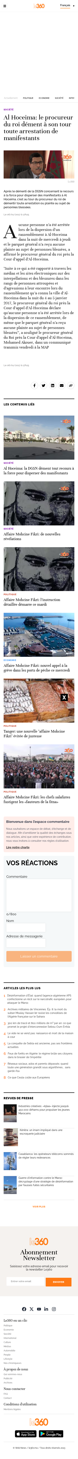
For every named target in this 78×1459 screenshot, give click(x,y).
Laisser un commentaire (39, 956)
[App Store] (26, 1433)
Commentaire (16, 876)
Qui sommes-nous (13, 1374)
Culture (7, 1342)
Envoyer (58, 1282)
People (7, 1355)
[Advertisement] (39, 53)
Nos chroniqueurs (12, 1363)
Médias (7, 1346)
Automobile (9, 1350)
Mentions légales (12, 1409)
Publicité (8, 1378)
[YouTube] (39, 1309)
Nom (10, 921)
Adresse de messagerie (24, 936)
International (10, 1338)
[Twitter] (31, 1309)
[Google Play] (51, 1433)
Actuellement (11, 98)
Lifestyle (8, 1359)
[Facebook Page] (24, 1309)
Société (59, 98)
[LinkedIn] (46, 1309)
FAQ (6, 1394)
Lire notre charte (18, 847)
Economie (44, 98)
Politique (28, 98)
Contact (8, 1398)
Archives (8, 1382)
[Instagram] (54, 1309)
